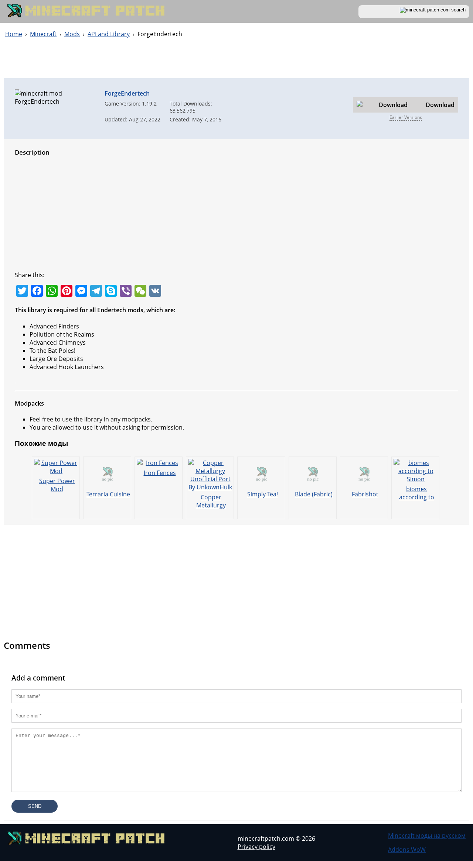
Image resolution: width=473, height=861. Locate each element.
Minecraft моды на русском (427, 835)
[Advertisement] (236, 61)
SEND (34, 806)
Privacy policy (256, 847)
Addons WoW (407, 849)
